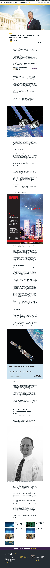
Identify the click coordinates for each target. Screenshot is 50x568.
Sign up (42, 559)
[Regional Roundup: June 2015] (9, 542)
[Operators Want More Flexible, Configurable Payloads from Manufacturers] (30, 536)
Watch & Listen (14, 2)
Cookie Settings (22, 557)
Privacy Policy (26, 557)
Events (42, 2)
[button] (1, 2)
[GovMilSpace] (33, 0)
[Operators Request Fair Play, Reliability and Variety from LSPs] (9, 536)
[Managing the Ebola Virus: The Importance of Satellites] (30, 530)
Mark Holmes (15, 40)
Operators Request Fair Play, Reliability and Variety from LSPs (19, 536)
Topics (4, 2)
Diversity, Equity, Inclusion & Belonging (24, 558)
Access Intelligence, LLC (23, 565)
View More (34, 68)
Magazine (39, 2)
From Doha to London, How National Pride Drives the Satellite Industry (19, 523)
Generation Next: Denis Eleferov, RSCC (40, 523)
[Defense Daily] (41, 0)
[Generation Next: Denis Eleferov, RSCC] (30, 524)
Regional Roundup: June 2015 (18, 542)
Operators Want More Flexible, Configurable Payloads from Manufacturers (40, 536)
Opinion (7, 2)
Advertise (45, 2)
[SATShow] (28, 0)
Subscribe (48, 2)
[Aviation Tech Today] (46, 0)
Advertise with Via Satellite (23, 555)
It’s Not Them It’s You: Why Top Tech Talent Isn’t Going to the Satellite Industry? (19, 529)
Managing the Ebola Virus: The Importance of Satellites (40, 529)
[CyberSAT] (36, 0)
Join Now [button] (33, 548)
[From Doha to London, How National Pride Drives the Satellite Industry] (9, 524)
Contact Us (21, 556)
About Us (10, 2)
